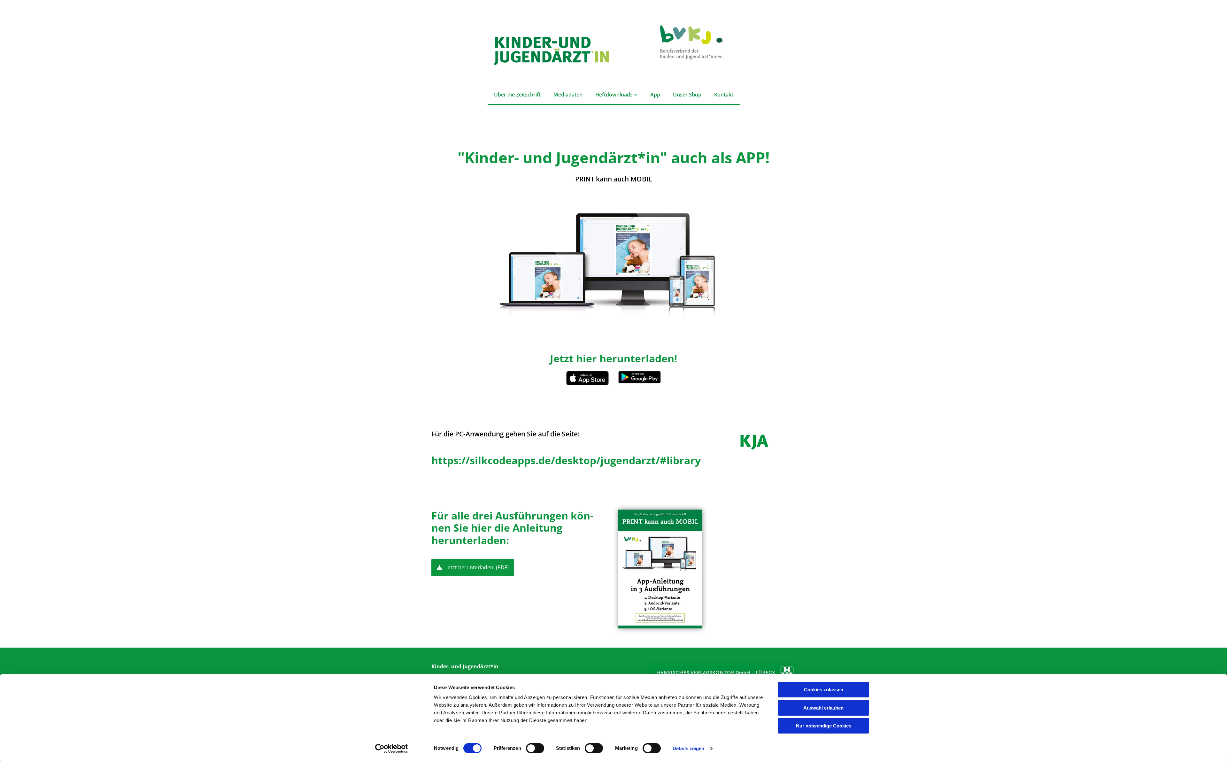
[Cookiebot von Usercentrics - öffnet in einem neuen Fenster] (392, 748)
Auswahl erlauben (823, 708)
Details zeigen (688, 748)
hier (481, 527)
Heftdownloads (614, 94)
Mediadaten (568, 94)
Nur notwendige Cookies (823, 725)
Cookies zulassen (823, 689)
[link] (616, 95)
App (655, 94)
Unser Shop (687, 94)
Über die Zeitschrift (517, 94)
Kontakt (723, 94)
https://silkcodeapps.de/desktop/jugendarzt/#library (566, 460)
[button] (472, 567)
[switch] (535, 748)
